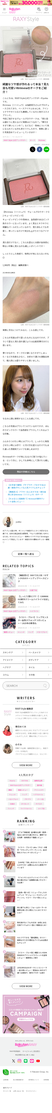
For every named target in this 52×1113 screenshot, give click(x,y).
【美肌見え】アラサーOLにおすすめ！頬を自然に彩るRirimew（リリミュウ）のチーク (27, 493)
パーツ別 (40, 799)
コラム (6, 674)
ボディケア (34, 659)
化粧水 (12, 804)
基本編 (39, 785)
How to (12, 780)
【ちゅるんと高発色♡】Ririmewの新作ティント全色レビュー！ (26, 500)
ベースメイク (17, 136)
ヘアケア (7, 667)
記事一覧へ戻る (26, 554)
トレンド (21, 632)
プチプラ (27, 799)
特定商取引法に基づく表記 (24, 1055)
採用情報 (46, 1079)
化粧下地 (33, 590)
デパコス (39, 804)
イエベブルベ (42, 632)
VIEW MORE (25, 765)
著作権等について (33, 1079)
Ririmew (42, 140)
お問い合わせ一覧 (18, 1091)
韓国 (10, 790)
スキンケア (8, 652)
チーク (32, 140)
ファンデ (11, 808)
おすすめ (25, 780)
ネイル (32, 667)
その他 (32, 674)
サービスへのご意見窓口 (31, 1051)
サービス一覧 (7, 1091)
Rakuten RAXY (15, 10)
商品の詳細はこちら (26, 471)
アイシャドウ (39, 790)
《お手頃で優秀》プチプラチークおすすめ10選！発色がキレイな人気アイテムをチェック (26, 486)
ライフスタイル (26, 808)
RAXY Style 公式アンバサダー (15, 140)
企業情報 (5, 1079)
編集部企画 (38, 780)
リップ (30, 632)
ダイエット (25, 804)
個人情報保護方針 (18, 1079)
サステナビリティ (31, 1091)
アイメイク (8, 659)
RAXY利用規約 (15, 1051)
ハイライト (34, 611)
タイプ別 (41, 808)
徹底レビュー (9, 632)
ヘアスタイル (38, 794)
